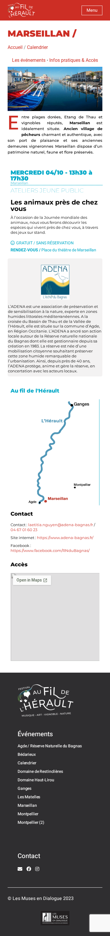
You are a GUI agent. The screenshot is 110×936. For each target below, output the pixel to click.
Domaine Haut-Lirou (36, 780)
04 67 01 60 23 (24, 529)
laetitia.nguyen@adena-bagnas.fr (60, 524)
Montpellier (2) (31, 822)
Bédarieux (27, 754)
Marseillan (27, 805)
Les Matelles (29, 797)
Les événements (28, 60)
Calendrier (37, 47)
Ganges (24, 788)
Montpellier (28, 814)
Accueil (15, 47)
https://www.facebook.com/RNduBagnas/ (50, 550)
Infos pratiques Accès (73, 60)
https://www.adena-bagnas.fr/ (65, 537)
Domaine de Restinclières (40, 771)
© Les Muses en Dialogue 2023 (41, 898)
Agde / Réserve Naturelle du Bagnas (50, 746)
